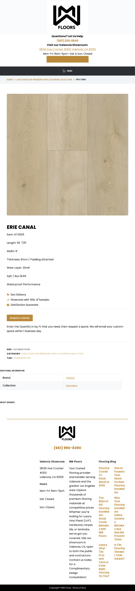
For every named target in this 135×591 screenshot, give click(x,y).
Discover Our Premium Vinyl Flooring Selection (52, 353)
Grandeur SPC (22, 358)
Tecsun (70, 377)
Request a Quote (19, 317)
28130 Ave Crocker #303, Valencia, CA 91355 (67, 49)
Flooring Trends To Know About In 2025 (104, 476)
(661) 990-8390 (67, 447)
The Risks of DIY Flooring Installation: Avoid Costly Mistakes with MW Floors (104, 516)
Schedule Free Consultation (67, 59)
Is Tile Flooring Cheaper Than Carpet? (119, 551)
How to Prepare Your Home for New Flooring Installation (119, 480)
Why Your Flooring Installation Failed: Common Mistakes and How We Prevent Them (119, 518)
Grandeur (71, 385)
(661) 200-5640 (67, 40)
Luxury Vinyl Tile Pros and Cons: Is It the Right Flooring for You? (104, 560)
